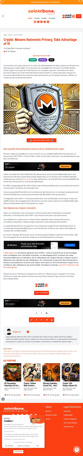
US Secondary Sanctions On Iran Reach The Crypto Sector (11, 384)
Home (5, 35)
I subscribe (18, 452)
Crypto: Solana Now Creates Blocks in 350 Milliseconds (30, 384)
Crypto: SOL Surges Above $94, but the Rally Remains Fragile (70, 384)
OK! (37, 446)
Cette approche (10, 253)
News (10, 35)
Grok (51, 60)
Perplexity (43, 60)
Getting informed (16, 395)
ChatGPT (32, 60)
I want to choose (23, 446)
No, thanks (9, 446)
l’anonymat (28, 179)
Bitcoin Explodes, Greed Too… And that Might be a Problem (50, 384)
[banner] (41, 166)
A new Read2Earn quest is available (41, 2)
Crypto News (18, 35)
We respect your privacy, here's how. (14, 439)
